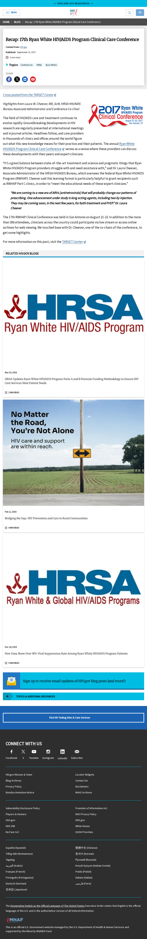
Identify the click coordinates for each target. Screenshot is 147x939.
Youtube (34, 758)
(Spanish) (16, 847)
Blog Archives (13, 780)
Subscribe (77, 758)
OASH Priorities (84, 832)
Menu (14, 12)
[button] (73, 382)
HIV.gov (23, 47)
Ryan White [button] (51, 65)
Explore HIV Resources (73, 3)
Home (6, 22)
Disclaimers (82, 786)
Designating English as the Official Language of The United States (48, 905)
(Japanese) (16, 889)
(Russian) (85, 859)
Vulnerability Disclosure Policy (23, 808)
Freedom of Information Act (91, 808)
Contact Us (81, 780)
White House (82, 826)
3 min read (13, 662)
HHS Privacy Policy (85, 814)
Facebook (11, 758)
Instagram (48, 758)
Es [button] (140, 12)
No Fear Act (12, 832)
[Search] (129, 12)
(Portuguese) (19, 877)
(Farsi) (83, 883)
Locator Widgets (84, 774)
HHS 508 (10, 826)
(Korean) (84, 853)
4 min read (13, 527)
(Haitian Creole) (92, 865)
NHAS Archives (83, 792)
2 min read (13, 392)
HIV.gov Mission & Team (19, 774)
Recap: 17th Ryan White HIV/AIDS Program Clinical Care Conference (62, 22)
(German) (16, 883)
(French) (15, 871)
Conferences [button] (26, 64)
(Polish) (83, 871)
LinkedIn (62, 758)
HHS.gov (80, 820)
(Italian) (83, 877)
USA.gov (10, 820)
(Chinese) (86, 847)
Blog (17, 22)
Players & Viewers (16, 814)
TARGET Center (72, 242)
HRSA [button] (39, 65)
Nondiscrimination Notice (20, 792)
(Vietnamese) (19, 853)
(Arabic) (14, 865)
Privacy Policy (14, 786)
